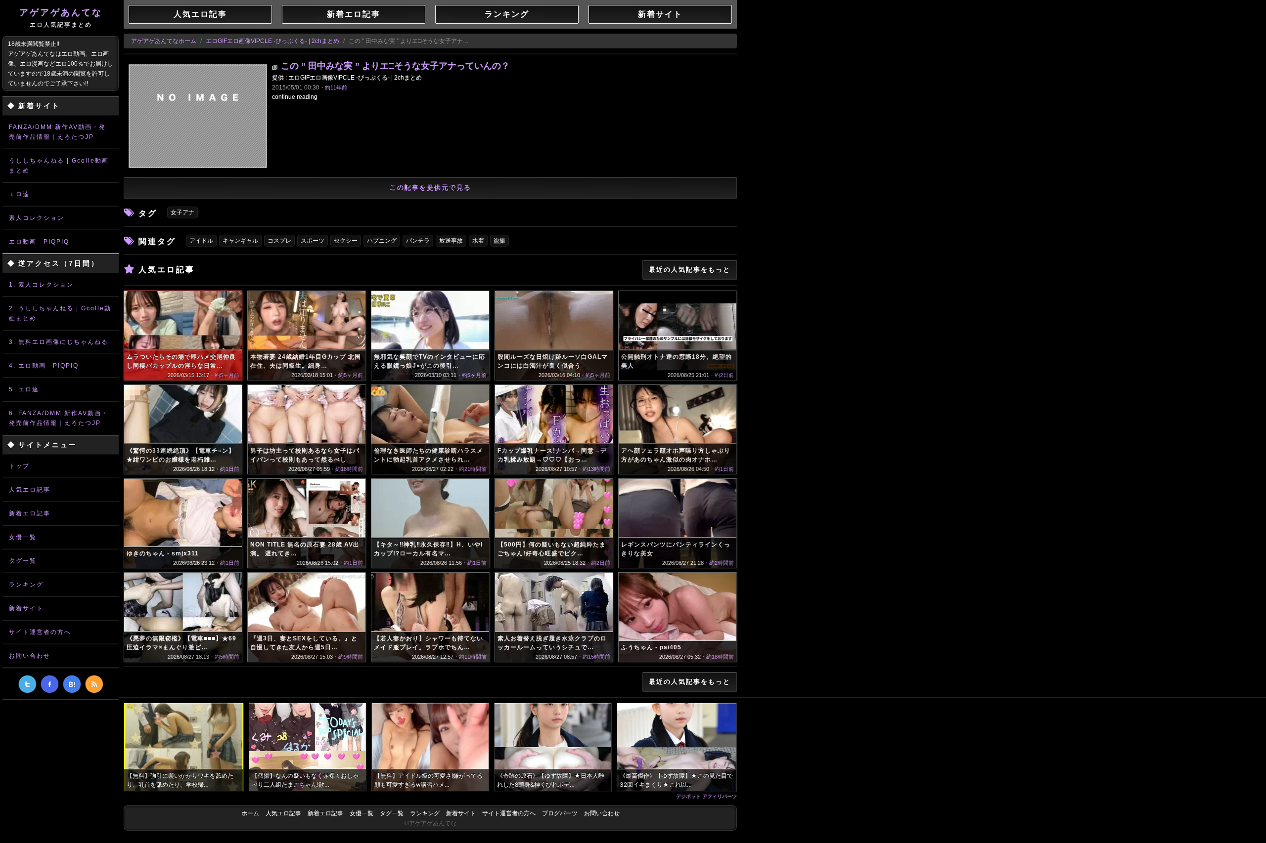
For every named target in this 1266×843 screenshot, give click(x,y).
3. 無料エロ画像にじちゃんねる (58, 341)
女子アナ (182, 212)
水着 (478, 240)
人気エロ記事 (29, 489)
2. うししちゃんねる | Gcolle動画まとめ (60, 313)
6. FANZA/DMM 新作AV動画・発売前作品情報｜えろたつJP (58, 418)
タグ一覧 (23, 560)
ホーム (250, 813)
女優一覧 (23, 537)
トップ (19, 466)
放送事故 (451, 240)
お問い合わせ (29, 655)
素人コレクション (36, 217)
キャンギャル (240, 240)
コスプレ (279, 240)
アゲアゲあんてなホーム (163, 41)
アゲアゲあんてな (60, 17)
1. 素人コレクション (41, 284)
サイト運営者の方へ (40, 632)
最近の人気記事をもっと (689, 269)
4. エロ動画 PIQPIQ (44, 365)
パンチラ (418, 240)
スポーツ (312, 240)
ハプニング (382, 240)
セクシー (346, 240)
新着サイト (26, 608)
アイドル (201, 240)
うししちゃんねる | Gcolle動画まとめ (59, 165)
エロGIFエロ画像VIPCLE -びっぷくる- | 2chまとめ (272, 41)
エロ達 (19, 194)
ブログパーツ (560, 813)
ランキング (26, 584)
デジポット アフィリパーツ (706, 796)
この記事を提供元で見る (430, 187)
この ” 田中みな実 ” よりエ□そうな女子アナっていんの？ (395, 66)
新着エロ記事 (29, 513)
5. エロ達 (24, 389)
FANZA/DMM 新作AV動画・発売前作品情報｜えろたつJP (57, 132)
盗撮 (499, 240)
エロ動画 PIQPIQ (39, 241)
